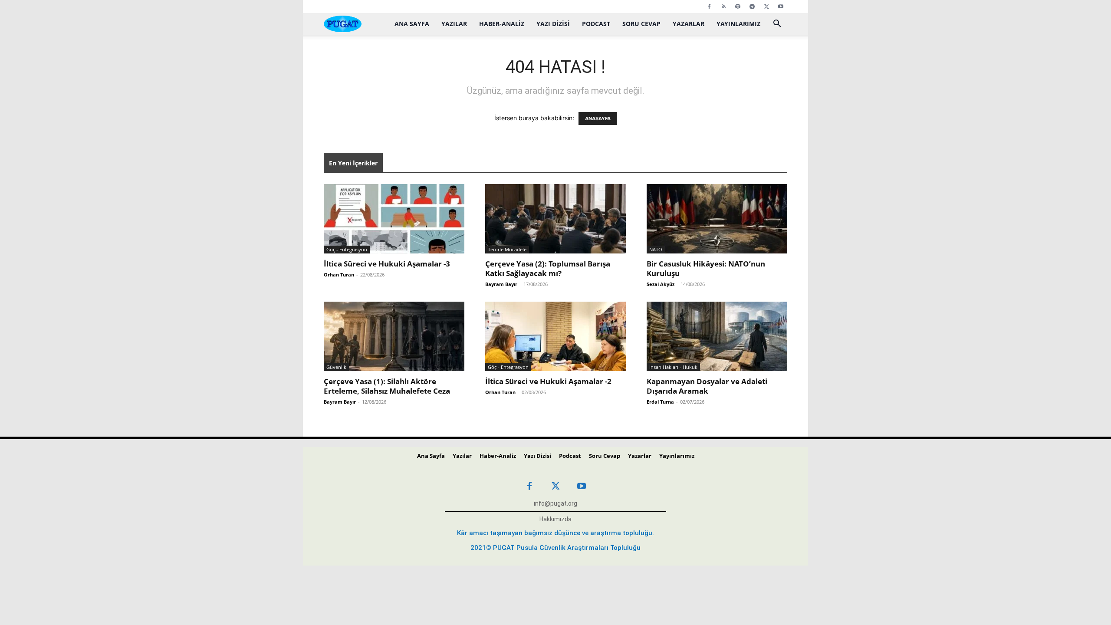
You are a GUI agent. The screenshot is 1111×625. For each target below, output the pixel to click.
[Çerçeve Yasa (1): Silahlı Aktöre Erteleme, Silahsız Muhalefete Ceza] (394, 336)
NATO (655, 249)
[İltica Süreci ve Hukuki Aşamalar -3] (394, 218)
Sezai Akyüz (660, 284)
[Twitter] (766, 6)
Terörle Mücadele (507, 249)
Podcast (596, 24)
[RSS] (723, 6)
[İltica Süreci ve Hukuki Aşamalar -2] (555, 336)
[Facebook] (709, 6)
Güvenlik (336, 367)
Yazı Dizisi (553, 24)
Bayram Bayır (501, 284)
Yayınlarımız (738, 24)
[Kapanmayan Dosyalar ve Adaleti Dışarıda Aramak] (717, 336)
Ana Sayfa (411, 24)
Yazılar (454, 24)
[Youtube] (780, 6)
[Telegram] (752, 6)
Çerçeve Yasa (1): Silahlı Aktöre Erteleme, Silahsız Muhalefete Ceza (387, 386)
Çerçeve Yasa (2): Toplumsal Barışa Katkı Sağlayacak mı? (547, 268)
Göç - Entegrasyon (346, 249)
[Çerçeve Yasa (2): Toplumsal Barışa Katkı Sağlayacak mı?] (555, 218)
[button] (776, 24)
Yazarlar (688, 24)
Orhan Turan (339, 274)
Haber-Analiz (501, 24)
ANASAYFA (598, 118)
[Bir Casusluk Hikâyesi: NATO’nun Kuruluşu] (717, 218)
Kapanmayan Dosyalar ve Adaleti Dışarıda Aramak (707, 386)
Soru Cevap (641, 24)
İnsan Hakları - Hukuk (673, 367)
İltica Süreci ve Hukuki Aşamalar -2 (548, 381)
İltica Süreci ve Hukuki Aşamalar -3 (387, 264)
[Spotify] (737, 6)
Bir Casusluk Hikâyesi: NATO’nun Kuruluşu (706, 268)
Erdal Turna (660, 401)
